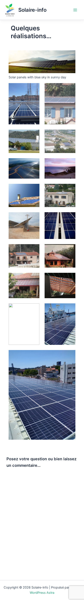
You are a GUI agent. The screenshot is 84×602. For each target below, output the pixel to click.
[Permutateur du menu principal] (75, 10)
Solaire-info (32, 10)
